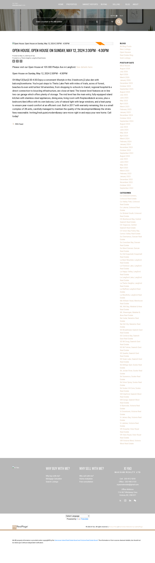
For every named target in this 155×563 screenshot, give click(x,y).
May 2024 (124, 133)
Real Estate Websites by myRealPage (131, 527)
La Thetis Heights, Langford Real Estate (32, 58)
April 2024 (124, 136)
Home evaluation (86, 479)
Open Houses (125, 52)
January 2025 (125, 112)
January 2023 (125, 176)
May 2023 (124, 165)
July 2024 (124, 127)
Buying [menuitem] (104, 4)
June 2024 (124, 130)
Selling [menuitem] (116, 4)
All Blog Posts (125, 46)
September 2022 (126, 188)
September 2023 (126, 153)
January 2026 (125, 80)
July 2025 (124, 95)
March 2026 (124, 77)
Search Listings (52, 482)
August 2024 (125, 124)
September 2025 (126, 89)
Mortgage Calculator (54, 479)
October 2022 (125, 185)
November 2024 (126, 115)
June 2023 (124, 162)
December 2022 (126, 179)
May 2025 (124, 101)
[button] (120, 500)
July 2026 (124, 72)
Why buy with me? (53, 476)
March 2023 (124, 171)
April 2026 (124, 74)
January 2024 (125, 144)
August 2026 (125, 69)
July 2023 (124, 159)
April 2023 (124, 168)
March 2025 (124, 106)
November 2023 (126, 147)
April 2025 (124, 104)
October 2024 (125, 118)
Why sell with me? (86, 476)
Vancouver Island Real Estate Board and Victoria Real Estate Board (76, 540)
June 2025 (124, 98)
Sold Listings (125, 58)
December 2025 (126, 83)
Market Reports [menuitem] (90, 4)
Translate (84, 519)
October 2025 (125, 86)
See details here (84, 67)
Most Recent (125, 66)
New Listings (125, 49)
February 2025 (125, 109)
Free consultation (86, 482)
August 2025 (125, 92)
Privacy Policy (113, 527)
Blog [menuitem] (127, 4)
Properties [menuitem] (71, 4)
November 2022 (126, 182)
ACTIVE (113, 16)
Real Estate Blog (126, 55)
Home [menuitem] (60, 4)
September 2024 (126, 121)
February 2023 (125, 173)
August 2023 (125, 156)
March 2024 (124, 138)
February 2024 (125, 141)
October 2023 (125, 150)
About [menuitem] (135, 4)
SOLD (121, 16)
